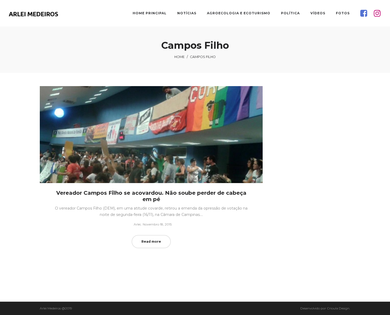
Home (179, 57)
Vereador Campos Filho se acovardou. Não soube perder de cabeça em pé (151, 196)
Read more (151, 241)
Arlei (135, 224)
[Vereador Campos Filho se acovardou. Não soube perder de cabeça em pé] (151, 134)
